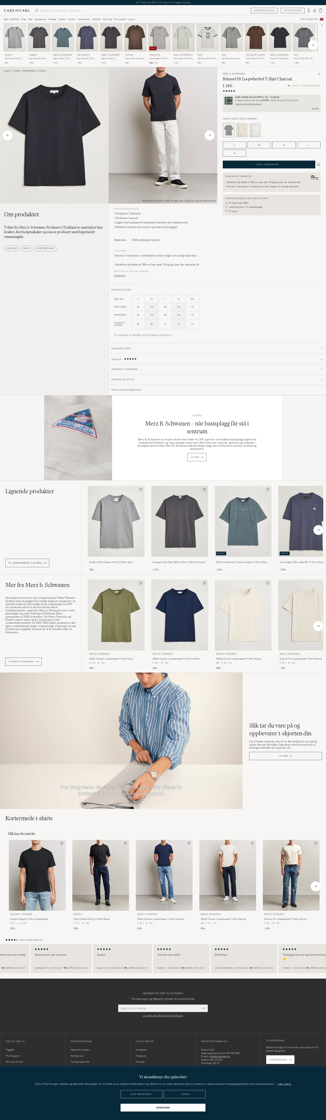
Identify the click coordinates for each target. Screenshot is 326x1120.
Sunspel (33, 55)
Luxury (131, 19)
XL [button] (234, 153)
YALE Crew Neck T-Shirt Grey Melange (207, 58)
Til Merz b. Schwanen (21, 661)
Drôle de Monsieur (62, 55)
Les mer (315, 108)
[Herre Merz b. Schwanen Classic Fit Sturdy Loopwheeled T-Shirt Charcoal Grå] (111, 37)
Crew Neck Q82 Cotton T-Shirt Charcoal (38, 58)
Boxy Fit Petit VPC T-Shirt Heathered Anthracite (304, 58)
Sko (31, 19)
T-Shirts (16, 71)
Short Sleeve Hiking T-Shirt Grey (13, 58)
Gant (200, 55)
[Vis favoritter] (314, 10)
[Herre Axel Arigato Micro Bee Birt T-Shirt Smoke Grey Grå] (87, 37)
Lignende (29, 491)
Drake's (8, 55)
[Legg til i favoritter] (140, 490)
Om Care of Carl (14, 1061)
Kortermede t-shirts (34, 71)
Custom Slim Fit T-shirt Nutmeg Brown (255, 58)
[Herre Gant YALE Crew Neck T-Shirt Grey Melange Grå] (207, 37)
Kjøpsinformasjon (80, 1049)
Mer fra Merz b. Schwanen (37, 584)
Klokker (53, 19)
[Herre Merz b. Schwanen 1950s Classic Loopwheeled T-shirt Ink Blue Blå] (179, 615)
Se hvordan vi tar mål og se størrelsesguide (142, 335)
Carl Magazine (309, 19)
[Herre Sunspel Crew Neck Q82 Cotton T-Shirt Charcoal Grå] (39, 37)
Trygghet (10, 1049)
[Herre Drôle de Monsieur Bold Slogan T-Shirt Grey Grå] (183, 37)
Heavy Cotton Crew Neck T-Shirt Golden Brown (134, 58)
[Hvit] (242, 130)
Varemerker (84, 19)
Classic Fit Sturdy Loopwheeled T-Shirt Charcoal (109, 58)
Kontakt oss (77, 1055)
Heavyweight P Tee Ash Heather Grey (158, 58)
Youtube (140, 1061)
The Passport (13, 1055)
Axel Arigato (83, 55)
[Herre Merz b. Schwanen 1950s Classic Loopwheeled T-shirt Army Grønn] (116, 615)
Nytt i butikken (11, 19)
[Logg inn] (308, 10)
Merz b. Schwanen (110, 55)
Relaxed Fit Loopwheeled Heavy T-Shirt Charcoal (279, 58)
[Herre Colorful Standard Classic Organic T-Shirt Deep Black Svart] (37, 875)
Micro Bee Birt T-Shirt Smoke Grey (85, 58)
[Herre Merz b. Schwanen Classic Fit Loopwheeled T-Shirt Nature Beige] (291, 875)
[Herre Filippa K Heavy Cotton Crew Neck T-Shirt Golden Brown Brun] (135, 37)
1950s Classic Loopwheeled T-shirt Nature (239, 658)
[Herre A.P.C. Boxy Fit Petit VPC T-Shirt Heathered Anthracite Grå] (304, 37)
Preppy (27, 248)
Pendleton (154, 55)
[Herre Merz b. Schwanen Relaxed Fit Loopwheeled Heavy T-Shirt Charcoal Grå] (280, 37)
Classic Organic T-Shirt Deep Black (29, 919)
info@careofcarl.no (220, 1056)
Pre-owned (120, 19)
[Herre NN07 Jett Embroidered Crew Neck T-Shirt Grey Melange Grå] (231, 37)
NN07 (224, 55)
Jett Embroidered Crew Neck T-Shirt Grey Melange (230, 58)
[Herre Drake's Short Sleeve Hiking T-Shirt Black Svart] (100, 875)
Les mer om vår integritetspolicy (163, 1016)
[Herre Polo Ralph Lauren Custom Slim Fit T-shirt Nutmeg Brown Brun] (255, 37)
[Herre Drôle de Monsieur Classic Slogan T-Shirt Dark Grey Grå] (63, 37)
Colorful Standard (21, 914)
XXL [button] (259, 145)
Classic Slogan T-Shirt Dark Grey (61, 58)
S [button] (234, 145)
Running (107, 19)
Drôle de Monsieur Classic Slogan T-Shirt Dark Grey (241, 562)
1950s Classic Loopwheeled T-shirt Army (111, 658)
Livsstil (71, 19)
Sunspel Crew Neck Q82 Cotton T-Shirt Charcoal (179, 562)
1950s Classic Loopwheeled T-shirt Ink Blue (176, 658)
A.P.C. (296, 55)
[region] (163, 958)
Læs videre (284, 1083)
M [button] (284, 145)
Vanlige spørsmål (80, 1061)
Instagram (141, 1049)
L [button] (308, 145)
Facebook (141, 1055)
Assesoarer (41, 19)
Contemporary (46, 248)
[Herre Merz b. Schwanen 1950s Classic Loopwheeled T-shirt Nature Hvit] (243, 615)
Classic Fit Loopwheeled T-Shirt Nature (285, 919)
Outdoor (96, 19)
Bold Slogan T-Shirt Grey (183, 58)
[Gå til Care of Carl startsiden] (17, 10)
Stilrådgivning (293, 10)
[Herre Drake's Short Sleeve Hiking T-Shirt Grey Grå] (14, 37)
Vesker (62, 19)
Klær (23, 19)
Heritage (11, 248)
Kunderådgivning (264, 10)
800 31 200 (216, 1059)
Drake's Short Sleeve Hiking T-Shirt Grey (110, 562)
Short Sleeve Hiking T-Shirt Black (92, 919)
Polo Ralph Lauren (255, 55)
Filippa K (129, 55)
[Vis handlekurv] (320, 10)
